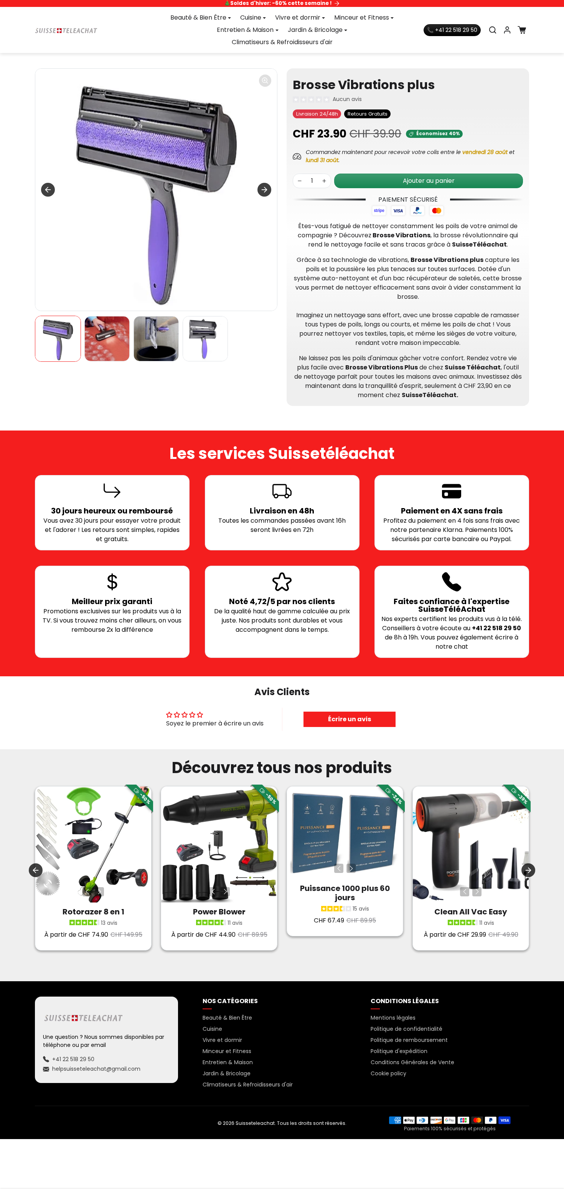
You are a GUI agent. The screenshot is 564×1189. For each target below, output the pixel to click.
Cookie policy (388, 1073)
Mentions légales (393, 1018)
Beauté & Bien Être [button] (198, 17)
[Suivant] (99, 892)
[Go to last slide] (48, 190)
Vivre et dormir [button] (297, 17)
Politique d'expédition (399, 1051)
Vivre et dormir (222, 1040)
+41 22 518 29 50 (73, 1059)
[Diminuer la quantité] (300, 181)
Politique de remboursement (409, 1040)
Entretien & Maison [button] (245, 29)
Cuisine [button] (250, 17)
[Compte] (507, 30)
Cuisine (212, 1029)
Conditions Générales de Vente (412, 1062)
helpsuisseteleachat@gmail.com (96, 1069)
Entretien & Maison (228, 1062)
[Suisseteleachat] (66, 30)
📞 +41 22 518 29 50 (452, 30)
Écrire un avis (349, 719)
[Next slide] (264, 190)
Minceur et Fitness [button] (361, 17)
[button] (492, 30)
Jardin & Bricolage (227, 1073)
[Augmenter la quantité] (324, 181)
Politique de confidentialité (406, 1029)
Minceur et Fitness (227, 1051)
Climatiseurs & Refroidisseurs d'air (282, 42)
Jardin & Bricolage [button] (315, 29)
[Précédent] (87, 892)
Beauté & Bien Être (227, 1018)
